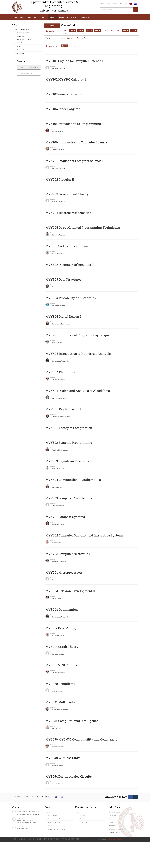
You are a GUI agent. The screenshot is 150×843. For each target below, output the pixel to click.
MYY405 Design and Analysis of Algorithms (77, 391)
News (22, 17)
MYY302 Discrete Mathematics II (69, 265)
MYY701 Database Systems (65, 517)
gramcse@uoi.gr (22, 828)
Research (62, 17)
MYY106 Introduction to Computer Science (76, 142)
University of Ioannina (116, 829)
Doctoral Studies (20, 53)
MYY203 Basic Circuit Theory (67, 194)
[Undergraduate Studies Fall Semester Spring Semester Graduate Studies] (29, 67)
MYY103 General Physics (63, 94)
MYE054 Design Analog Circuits (68, 776)
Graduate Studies (20, 43)
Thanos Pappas (115, 839)
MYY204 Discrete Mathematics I (69, 213)
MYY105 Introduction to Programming (73, 124)
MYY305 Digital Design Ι (63, 316)
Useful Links (123, 3)
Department (32, 17)
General (19, 46)
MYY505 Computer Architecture (68, 498)
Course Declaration (115, 815)
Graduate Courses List (24, 50)
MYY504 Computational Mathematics (73, 480)
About (108, 3)
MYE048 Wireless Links (63, 758)
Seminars (83, 815)
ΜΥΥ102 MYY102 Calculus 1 (65, 79)
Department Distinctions (56, 829)
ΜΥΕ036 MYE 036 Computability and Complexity (81, 739)
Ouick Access (85, 17)
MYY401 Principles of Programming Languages (80, 335)
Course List (20, 36)
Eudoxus (111, 822)
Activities (74, 17)
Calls (50, 826)
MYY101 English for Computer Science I (74, 61)
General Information (23, 33)
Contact (115, 3)
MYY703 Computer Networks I (67, 554)
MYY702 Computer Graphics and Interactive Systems (84, 535)
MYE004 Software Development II (70, 591)
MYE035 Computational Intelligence (71, 721)
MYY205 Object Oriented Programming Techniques (82, 228)
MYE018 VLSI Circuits (61, 665)
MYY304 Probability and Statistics (70, 298)
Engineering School (115, 832)
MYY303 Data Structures (63, 279)
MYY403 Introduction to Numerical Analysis (78, 354)
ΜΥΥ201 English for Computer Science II (74, 161)
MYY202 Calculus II (59, 179)
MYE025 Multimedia (60, 702)
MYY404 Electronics (60, 372)
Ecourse (111, 819)
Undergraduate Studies (22, 29)
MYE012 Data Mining (60, 628)
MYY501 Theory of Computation (68, 428)
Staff (43, 17)
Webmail (112, 825)
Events (82, 819)
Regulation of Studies (24, 39)
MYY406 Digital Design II (63, 409)
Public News (52, 815)
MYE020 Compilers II (60, 684)
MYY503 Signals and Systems (67, 461)
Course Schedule (114, 812)
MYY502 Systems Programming (68, 443)
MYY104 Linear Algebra (62, 109)
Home (102, 3)
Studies (52, 17)
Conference (83, 822)
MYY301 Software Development (68, 246)
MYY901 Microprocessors (64, 572)
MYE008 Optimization (61, 610)
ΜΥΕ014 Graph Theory (61, 647)
